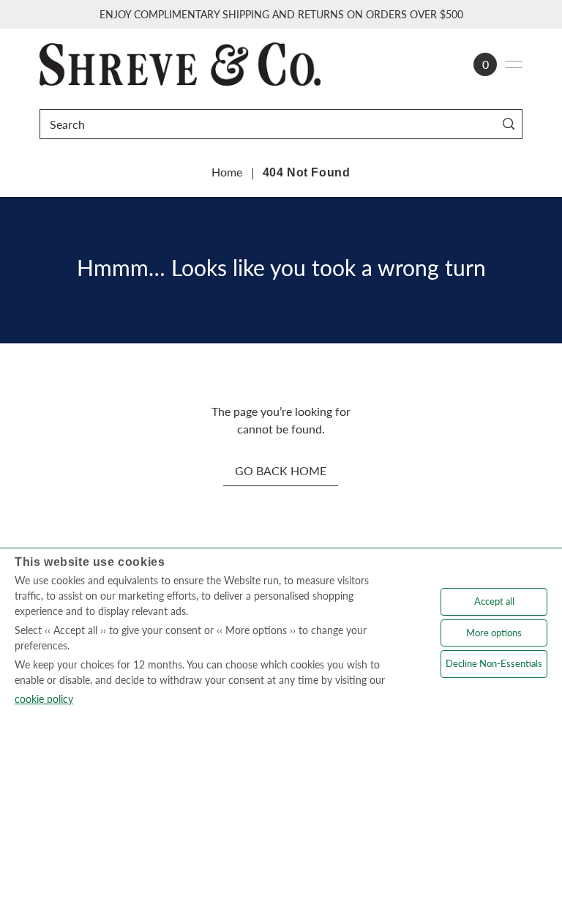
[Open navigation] (513, 64)
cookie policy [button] (44, 699)
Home (226, 172)
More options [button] (494, 632)
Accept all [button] (494, 601)
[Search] (508, 124)
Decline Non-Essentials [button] (494, 663)
